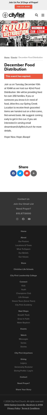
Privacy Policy (13, 408)
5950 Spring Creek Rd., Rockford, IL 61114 (23, 405)
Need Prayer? (23, 208)
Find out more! (23, 7)
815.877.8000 (23, 213)
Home (7, 57)
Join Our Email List (23, 203)
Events (14, 57)
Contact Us (23, 199)
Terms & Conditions (31, 408)
